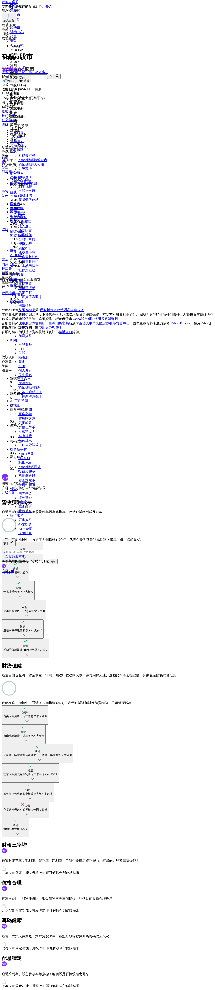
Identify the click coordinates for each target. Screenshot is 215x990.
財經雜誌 (25, 383)
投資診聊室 (26, 471)
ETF (21, 349)
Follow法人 (26, 462)
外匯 (21, 366)
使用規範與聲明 (50, 327)
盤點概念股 (26, 476)
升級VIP (8, 571)
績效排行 (25, 502)
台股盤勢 (25, 344)
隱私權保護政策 (52, 310)
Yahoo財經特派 (29, 387)
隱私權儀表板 (74, 310)
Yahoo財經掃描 (29, 467)
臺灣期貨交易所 (60, 323)
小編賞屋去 (26, 431)
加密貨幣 (25, 336)
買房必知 (25, 414)
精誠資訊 (65, 332)
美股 (21, 353)
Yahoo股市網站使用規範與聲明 (95, 319)
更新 (53, 561)
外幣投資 (25, 524)
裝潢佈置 (25, 436)
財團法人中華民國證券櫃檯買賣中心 (102, 323)
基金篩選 (25, 506)
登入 (48, 6)
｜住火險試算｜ (30, 445)
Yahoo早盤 (26, 454)
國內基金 (25, 493)
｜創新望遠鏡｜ (30, 396)
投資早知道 (26, 484)
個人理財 (25, 370)
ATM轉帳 (25, 529)
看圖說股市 (26, 480)
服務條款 (29, 310)
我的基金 (25, 511)
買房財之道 (26, 418)
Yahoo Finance (180, 323)
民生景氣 (25, 375)
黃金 (21, 361)
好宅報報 (25, 423)
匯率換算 (25, 520)
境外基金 (25, 498)
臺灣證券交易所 (33, 323)
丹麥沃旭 (17, 294)
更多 (6, 543)
